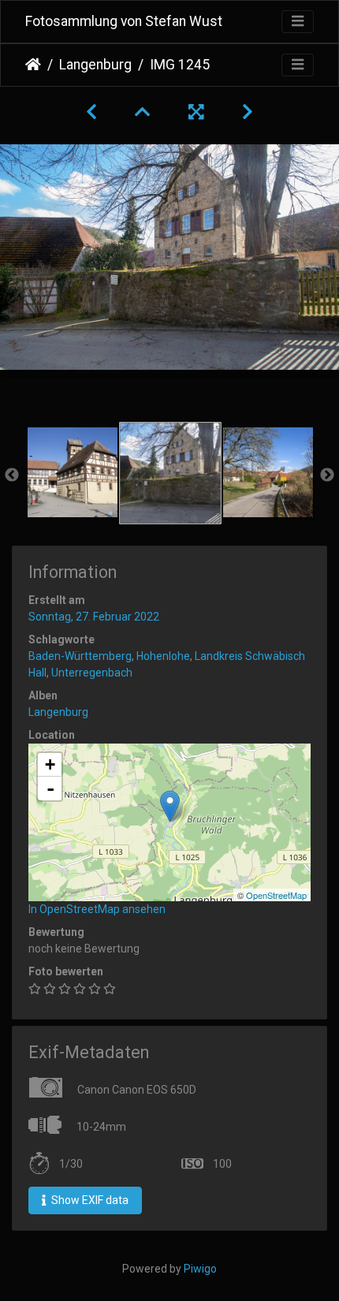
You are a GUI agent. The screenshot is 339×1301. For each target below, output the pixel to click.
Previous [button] (12, 475)
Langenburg (95, 65)
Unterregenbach (91, 672)
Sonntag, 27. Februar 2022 (93, 616)
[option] (72, 472)
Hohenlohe (163, 656)
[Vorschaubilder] (143, 112)
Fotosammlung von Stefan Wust (123, 21)
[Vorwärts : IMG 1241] (247, 112)
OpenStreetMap (276, 895)
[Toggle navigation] (297, 21)
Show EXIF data (89, 1200)
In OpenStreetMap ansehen (97, 909)
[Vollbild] (196, 112)
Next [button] (327, 475)
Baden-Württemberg (80, 656)
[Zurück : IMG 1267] (91, 112)
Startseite (33, 64)
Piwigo (200, 1268)
